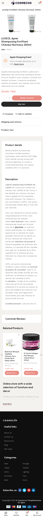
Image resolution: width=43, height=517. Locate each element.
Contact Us (8, 437)
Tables (7, 468)
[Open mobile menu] (3, 3)
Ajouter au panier (27, 98)
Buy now (21, 104)
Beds (6, 480)
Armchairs (8, 476)
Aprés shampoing (11, 363)
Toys (24, 476)
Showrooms (9, 441)
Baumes (27, 363)
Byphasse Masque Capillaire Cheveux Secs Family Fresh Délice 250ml (12, 356)
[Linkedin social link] (33, 490)
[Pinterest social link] (29, 490)
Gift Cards (8, 449)
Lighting (26, 472)
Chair (6, 464)
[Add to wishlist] (19, 335)
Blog (6, 445)
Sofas (6, 472)
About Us (8, 433)
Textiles (26, 468)
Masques (8, 365)
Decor (25, 480)
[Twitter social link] (24, 490)
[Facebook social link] (20, 490)
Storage (26, 464)
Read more (19, 64)
